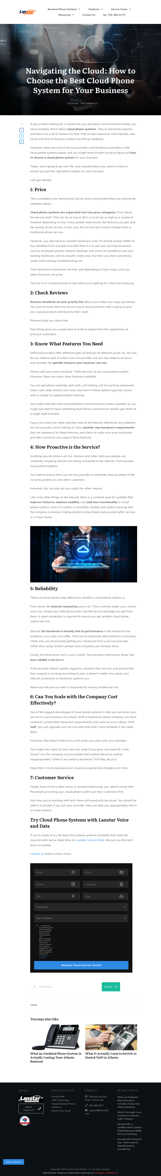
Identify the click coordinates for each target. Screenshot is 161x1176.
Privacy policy (43, 957)
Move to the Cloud (61, 1110)
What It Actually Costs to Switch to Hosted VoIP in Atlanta (111, 1045)
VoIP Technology (60, 1100)
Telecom (72, 103)
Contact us (37, 854)
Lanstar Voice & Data (90, 840)
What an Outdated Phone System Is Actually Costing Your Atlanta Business (56, 1045)
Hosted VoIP (58, 1096)
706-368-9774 (96, 1105)
